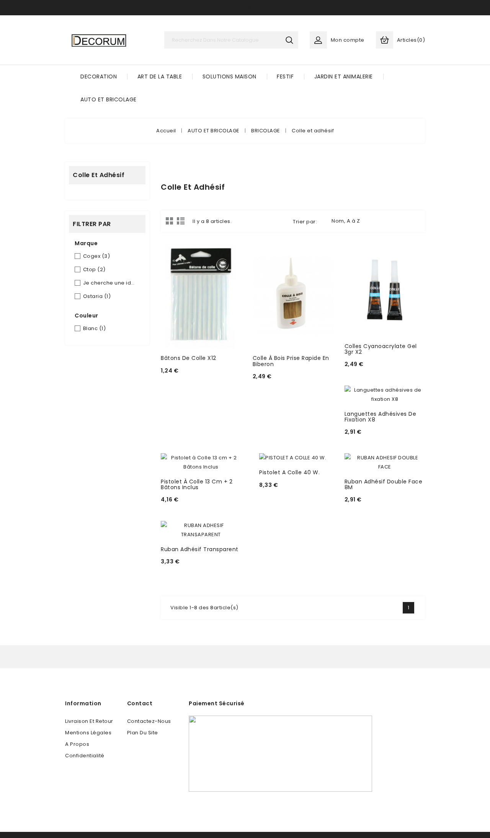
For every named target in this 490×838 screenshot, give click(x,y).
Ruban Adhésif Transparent (199, 549)
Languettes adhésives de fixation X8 (380, 416)
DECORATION (98, 76)
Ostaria (97, 296)
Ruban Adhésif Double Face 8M (384, 484)
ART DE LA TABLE (159, 76)
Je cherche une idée (110, 282)
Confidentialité (85, 755)
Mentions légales (88, 732)
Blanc (94, 328)
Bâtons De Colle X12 (188, 358)
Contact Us (245, 7)
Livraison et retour (89, 721)
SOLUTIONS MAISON (229, 76)
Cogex (96, 256)
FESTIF (285, 76)
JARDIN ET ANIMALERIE (343, 76)
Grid (169, 221)
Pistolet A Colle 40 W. (289, 472)
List (181, 221)
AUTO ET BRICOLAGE (108, 99)
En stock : (176, 380)
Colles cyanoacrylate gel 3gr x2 (381, 349)
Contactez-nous (149, 721)
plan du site (142, 732)
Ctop (94, 269)
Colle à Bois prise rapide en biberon (291, 361)
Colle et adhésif (98, 175)
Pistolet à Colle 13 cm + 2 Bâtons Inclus (196, 484)
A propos (77, 744)
